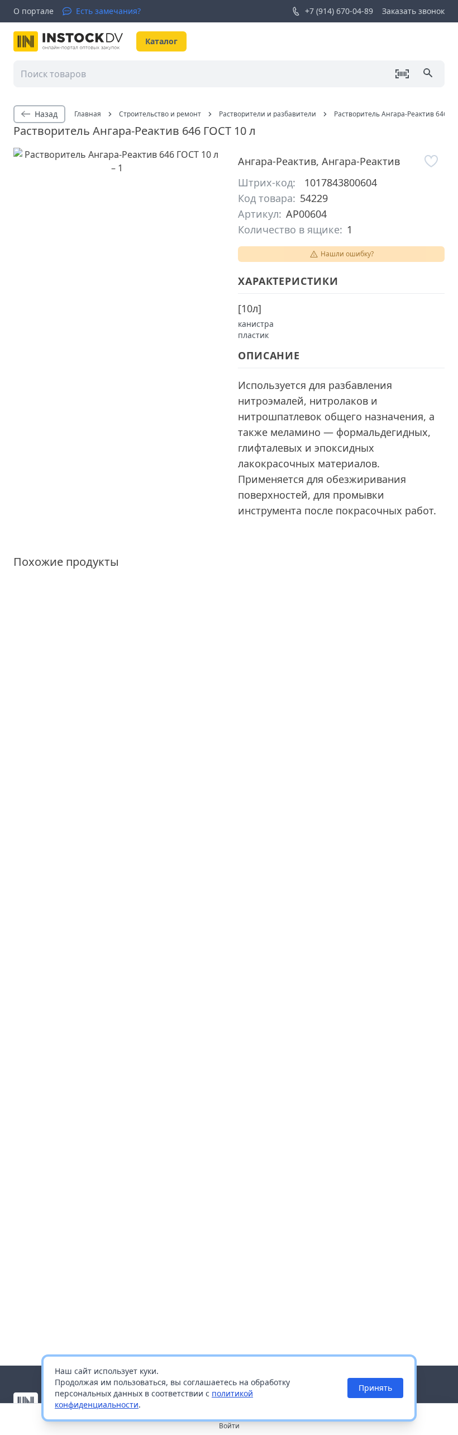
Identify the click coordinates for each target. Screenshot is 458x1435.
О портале (33, 11)
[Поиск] (429, 74)
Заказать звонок (413, 11)
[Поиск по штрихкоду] (402, 74)
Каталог (161, 41)
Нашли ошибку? (347, 254)
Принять (375, 1387)
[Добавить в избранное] (431, 161)
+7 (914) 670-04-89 (339, 11)
